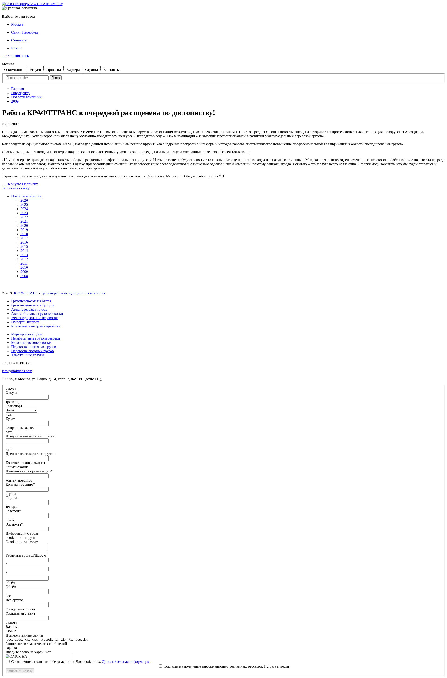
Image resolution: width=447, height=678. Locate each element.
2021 (24, 221)
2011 (24, 263)
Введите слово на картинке (28, 652)
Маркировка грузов (26, 334)
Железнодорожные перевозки (34, 318)
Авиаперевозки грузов (29, 309)
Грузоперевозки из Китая (31, 301)
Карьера (73, 70)
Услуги (35, 70)
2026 (24, 200)
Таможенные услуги (27, 355)
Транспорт (14, 406)
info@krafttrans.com (17, 371)
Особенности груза (22, 542)
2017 (24, 238)
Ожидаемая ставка (20, 613)
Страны (91, 70)
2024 (24, 209)
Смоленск (19, 40)
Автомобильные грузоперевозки (37, 314)
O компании (14, 70)
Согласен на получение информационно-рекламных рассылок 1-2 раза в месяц (226, 666)
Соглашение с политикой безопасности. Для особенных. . (80, 662)
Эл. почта (14, 524)
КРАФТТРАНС (26, 293)
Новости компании (26, 97)
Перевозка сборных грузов (32, 351)
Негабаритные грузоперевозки (35, 338)
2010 (24, 267)
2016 (24, 242)
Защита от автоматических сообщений (36, 644)
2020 (24, 225)
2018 (24, 234)
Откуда (12, 393)
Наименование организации (29, 471)
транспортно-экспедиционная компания (73, 293)
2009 (15, 101)
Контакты (111, 70)
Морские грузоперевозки (31, 342)
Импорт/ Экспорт (25, 322)
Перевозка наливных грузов (33, 347)
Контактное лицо (20, 484)
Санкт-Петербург (25, 32)
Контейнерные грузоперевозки (36, 326)
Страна (11, 498)
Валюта (12, 627)
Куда (10, 419)
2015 (24, 246)
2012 (24, 259)
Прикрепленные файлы (24, 635)
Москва (17, 24)
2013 (24, 255)
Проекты (53, 70)
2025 (24, 204)
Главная (17, 89)
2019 (24, 230)
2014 (24, 251)
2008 (24, 276)
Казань (16, 48)
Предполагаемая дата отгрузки (30, 436)
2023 (24, 213)
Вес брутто (14, 600)
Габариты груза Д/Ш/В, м (26, 555)
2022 (24, 217)
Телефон (13, 511)
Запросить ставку (16, 188)
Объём (11, 587)
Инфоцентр (20, 93)
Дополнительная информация (125, 662)
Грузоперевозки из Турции (32, 305)
